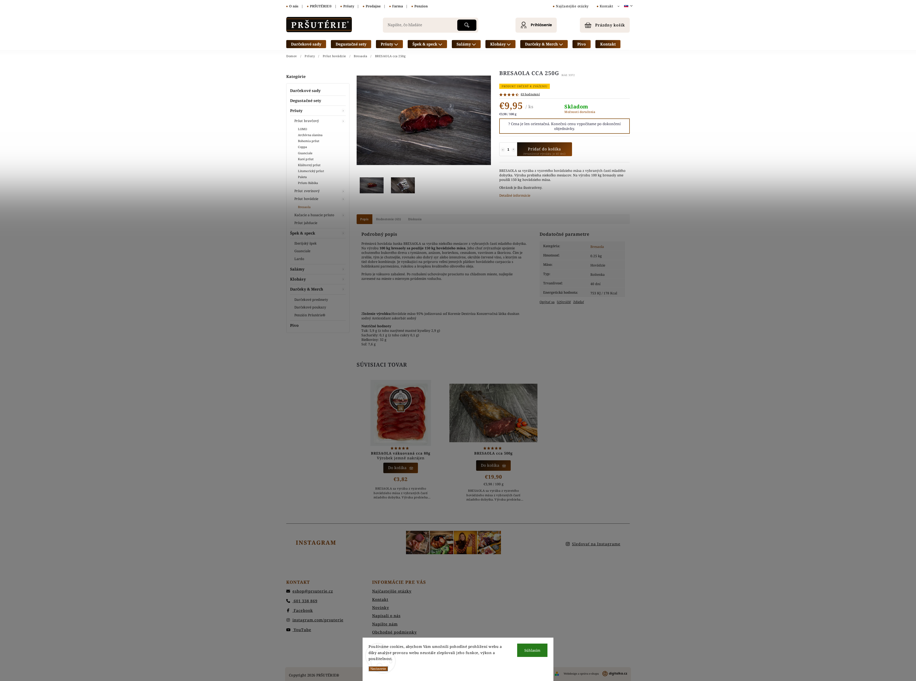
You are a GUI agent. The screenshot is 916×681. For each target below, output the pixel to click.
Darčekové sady (305, 90)
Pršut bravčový (306, 120)
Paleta (302, 177)
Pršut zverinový (307, 191)
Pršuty (296, 110)
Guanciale (305, 153)
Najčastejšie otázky (572, 6)
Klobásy (298, 279)
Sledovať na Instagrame (596, 544)
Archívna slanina (310, 135)
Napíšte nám (385, 624)
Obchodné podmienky (394, 632)
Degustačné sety (305, 100)
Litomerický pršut (311, 171)
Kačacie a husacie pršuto (314, 215)
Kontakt (606, 6)
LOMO (302, 129)
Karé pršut (305, 159)
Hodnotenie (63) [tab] (388, 219)
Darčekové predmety (311, 299)
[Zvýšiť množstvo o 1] (513, 150)
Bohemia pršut (308, 141)
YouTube (301, 629)
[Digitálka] (595, 673)
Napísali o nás (386, 615)
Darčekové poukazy (310, 307)
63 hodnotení (530, 94)
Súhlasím (532, 650)
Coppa (302, 147)
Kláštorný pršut (309, 165)
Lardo (299, 258)
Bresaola (304, 207)
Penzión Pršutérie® (309, 315)
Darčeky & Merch (306, 289)
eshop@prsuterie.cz (312, 591)
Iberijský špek (305, 243)
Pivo (294, 325)
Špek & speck (302, 233)
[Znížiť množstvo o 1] (503, 150)
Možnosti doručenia (579, 112)
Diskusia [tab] (415, 219)
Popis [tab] (364, 219)
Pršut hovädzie (306, 198)
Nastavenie (378, 669)
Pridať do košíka (544, 149)
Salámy (297, 269)
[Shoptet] (557, 674)
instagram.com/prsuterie (318, 620)
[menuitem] (306, 44)
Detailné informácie (514, 195)
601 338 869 (304, 601)
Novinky (380, 607)
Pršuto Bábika (308, 183)
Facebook (302, 610)
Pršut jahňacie (305, 222)
